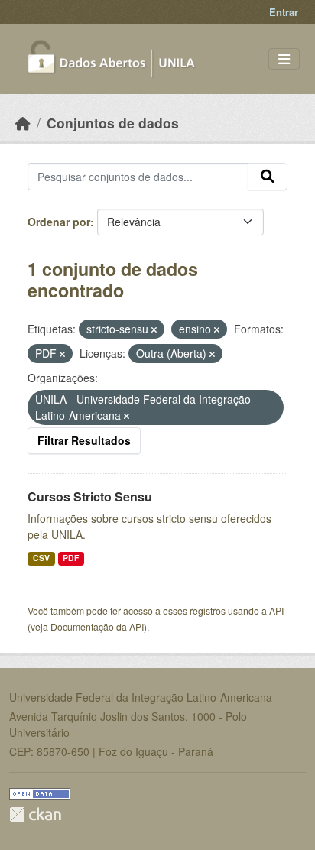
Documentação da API (97, 626)
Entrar (283, 12)
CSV (41, 557)
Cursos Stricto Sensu (90, 496)
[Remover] (154, 329)
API (276, 610)
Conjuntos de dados (113, 122)
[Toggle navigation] (284, 59)
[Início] (23, 122)
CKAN (35, 814)
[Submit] (267, 176)
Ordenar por (59, 221)
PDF (71, 557)
